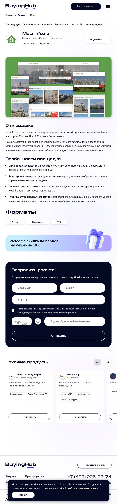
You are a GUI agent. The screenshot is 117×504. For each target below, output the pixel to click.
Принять (23, 495)
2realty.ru (74, 378)
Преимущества (34, 476)
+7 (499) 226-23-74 (90, 477)
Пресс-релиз (37, 222)
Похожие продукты (91, 24)
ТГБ (59, 222)
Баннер (15, 222)
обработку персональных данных (55, 309)
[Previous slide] (97, 362)
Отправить (58, 335)
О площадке (13, 24)
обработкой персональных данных (78, 488)
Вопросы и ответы (66, 24)
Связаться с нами (94, 465)
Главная (9, 15)
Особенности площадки (37, 24)
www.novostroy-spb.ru (29, 378)
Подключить (97, 39)
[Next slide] (108, 362)
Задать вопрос (86, 6)
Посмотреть (29, 417)
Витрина (21, 15)
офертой (71, 312)
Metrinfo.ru (35, 34)
